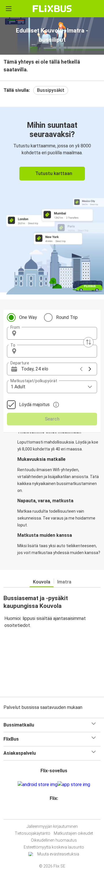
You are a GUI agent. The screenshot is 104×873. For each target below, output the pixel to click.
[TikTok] (58, 812)
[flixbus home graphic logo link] (52, 8)
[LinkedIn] (54, 812)
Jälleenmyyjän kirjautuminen (52, 826)
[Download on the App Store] (73, 784)
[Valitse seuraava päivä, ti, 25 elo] (89, 369)
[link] (52, 199)
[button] (52, 333)
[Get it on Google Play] (37, 784)
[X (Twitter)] (56, 812)
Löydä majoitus (34, 404)
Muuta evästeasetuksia (58, 854)
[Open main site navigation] (8, 8)
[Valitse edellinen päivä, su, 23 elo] (81, 369)
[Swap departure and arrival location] (88, 342)
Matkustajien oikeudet (73, 833)
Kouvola (41, 582)
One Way (28, 317)
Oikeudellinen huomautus (54, 840)
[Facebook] (49, 812)
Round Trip (67, 317)
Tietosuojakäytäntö (32, 833)
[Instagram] (51, 812)
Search (52, 419)
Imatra (64, 582)
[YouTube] (53, 812)
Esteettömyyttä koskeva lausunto (54, 847)
